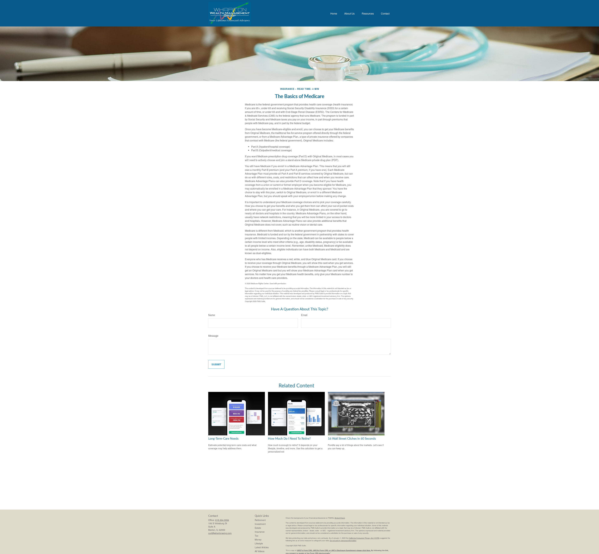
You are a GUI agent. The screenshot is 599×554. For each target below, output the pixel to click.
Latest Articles (262, 547)
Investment (260, 523)
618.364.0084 (222, 520)
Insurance (260, 531)
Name (211, 315)
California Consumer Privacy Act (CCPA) (364, 538)
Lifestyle (259, 543)
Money (258, 539)
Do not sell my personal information (343, 540)
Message (213, 335)
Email (304, 315)
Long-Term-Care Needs (223, 438)
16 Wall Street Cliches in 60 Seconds (352, 438)
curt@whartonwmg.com (220, 533)
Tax (256, 535)
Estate (258, 527)
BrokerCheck (340, 518)
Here (368, 550)
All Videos (259, 551)
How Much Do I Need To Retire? (289, 438)
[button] (333, 13)
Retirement (260, 520)
